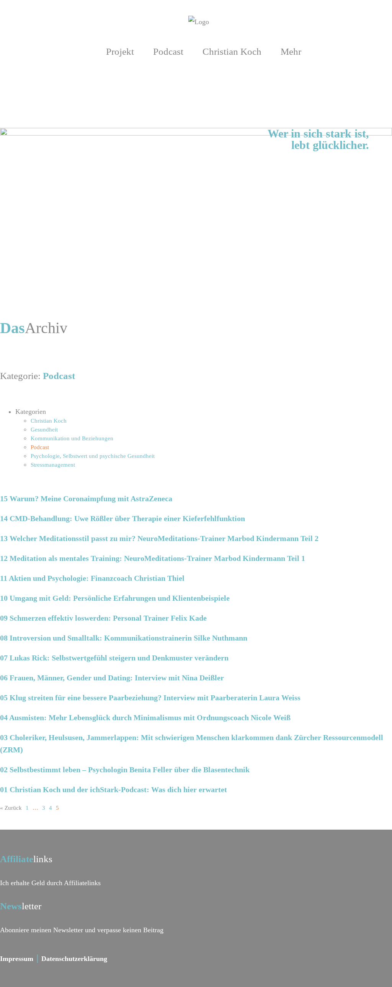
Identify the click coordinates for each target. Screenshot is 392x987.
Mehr (291, 51)
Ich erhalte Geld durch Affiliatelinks (50, 883)
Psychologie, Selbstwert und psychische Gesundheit (93, 456)
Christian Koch (232, 51)
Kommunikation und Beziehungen (72, 438)
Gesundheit (44, 430)
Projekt (120, 51)
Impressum (16, 958)
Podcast (168, 51)
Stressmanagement (53, 465)
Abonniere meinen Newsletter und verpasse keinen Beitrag (81, 930)
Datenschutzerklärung (74, 958)
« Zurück (11, 808)
